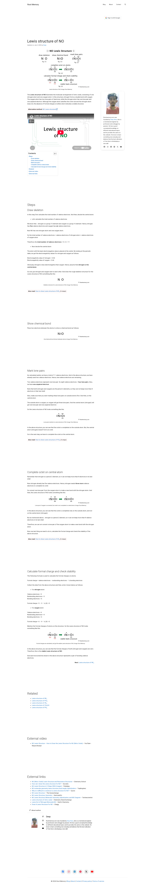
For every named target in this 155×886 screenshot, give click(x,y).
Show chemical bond (37, 160)
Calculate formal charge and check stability (43, 167)
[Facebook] (104, 147)
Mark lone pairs (35, 162)
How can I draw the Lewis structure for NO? (46, 784)
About (111, 4)
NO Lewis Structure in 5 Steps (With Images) (47, 786)
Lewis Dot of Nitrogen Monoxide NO (44, 802)
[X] (118, 147)
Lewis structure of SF (39, 703)
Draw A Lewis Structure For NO (42, 804)
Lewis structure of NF (86, 662)
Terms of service (98, 881)
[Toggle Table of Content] (54, 153)
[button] (125, 4)
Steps (31, 156)
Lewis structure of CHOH (40, 705)
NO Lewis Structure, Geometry (42, 795)
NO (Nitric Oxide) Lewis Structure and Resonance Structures (52, 781)
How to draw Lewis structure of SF (48, 539)
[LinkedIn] (111, 147)
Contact (118, 4)
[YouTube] (121, 147)
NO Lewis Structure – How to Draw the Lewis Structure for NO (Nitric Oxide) (57, 743)
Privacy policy (87, 881)
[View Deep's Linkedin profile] (43, 824)
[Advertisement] (60, 25)
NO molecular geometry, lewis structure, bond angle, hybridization (54, 788)
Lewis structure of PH (39, 707)
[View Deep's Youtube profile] (43, 828)
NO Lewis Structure (38, 793)
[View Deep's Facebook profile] (43, 816)
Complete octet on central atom (40, 164)
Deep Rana (70, 821)
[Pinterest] (114, 147)
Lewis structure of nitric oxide (42, 800)
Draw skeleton (35, 158)
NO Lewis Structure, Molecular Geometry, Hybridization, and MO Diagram (56, 797)
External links (33, 173)
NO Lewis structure (49, 109)
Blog (104, 4)
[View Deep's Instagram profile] (43, 820)
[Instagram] (108, 147)
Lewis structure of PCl (39, 701)
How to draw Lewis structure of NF (48, 291)
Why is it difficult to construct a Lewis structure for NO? (50, 791)
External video (33, 171)
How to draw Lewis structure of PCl (48, 440)
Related (31, 169)
